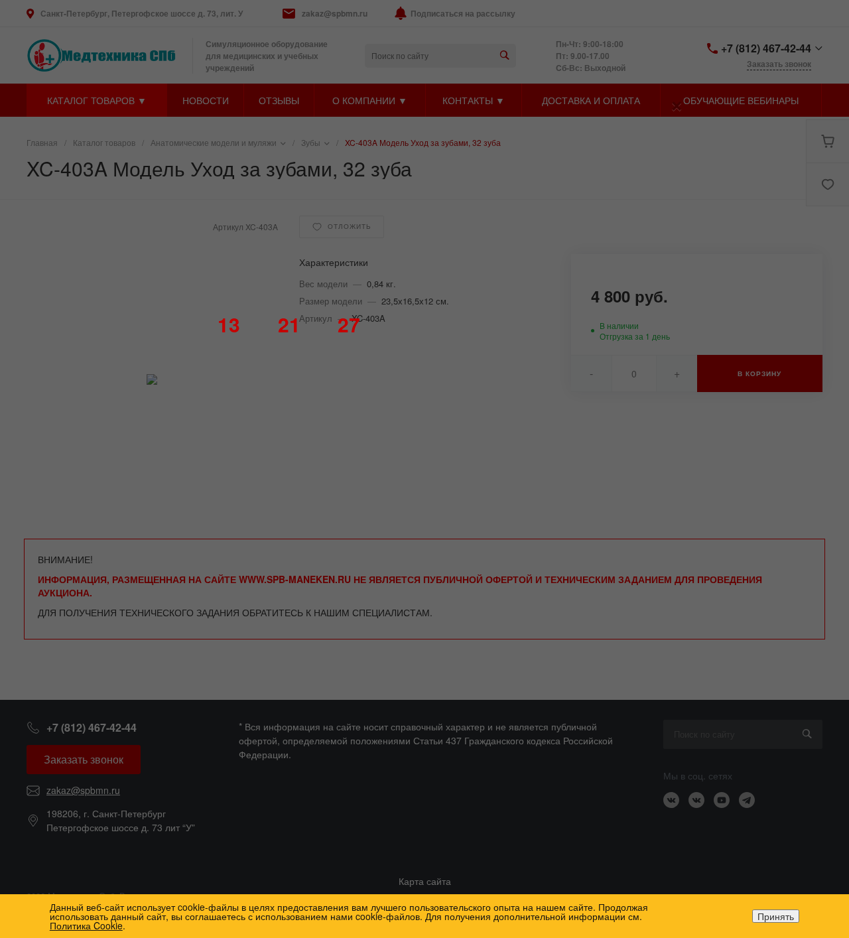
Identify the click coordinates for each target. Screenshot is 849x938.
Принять (775, 916)
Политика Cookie (86, 925)
